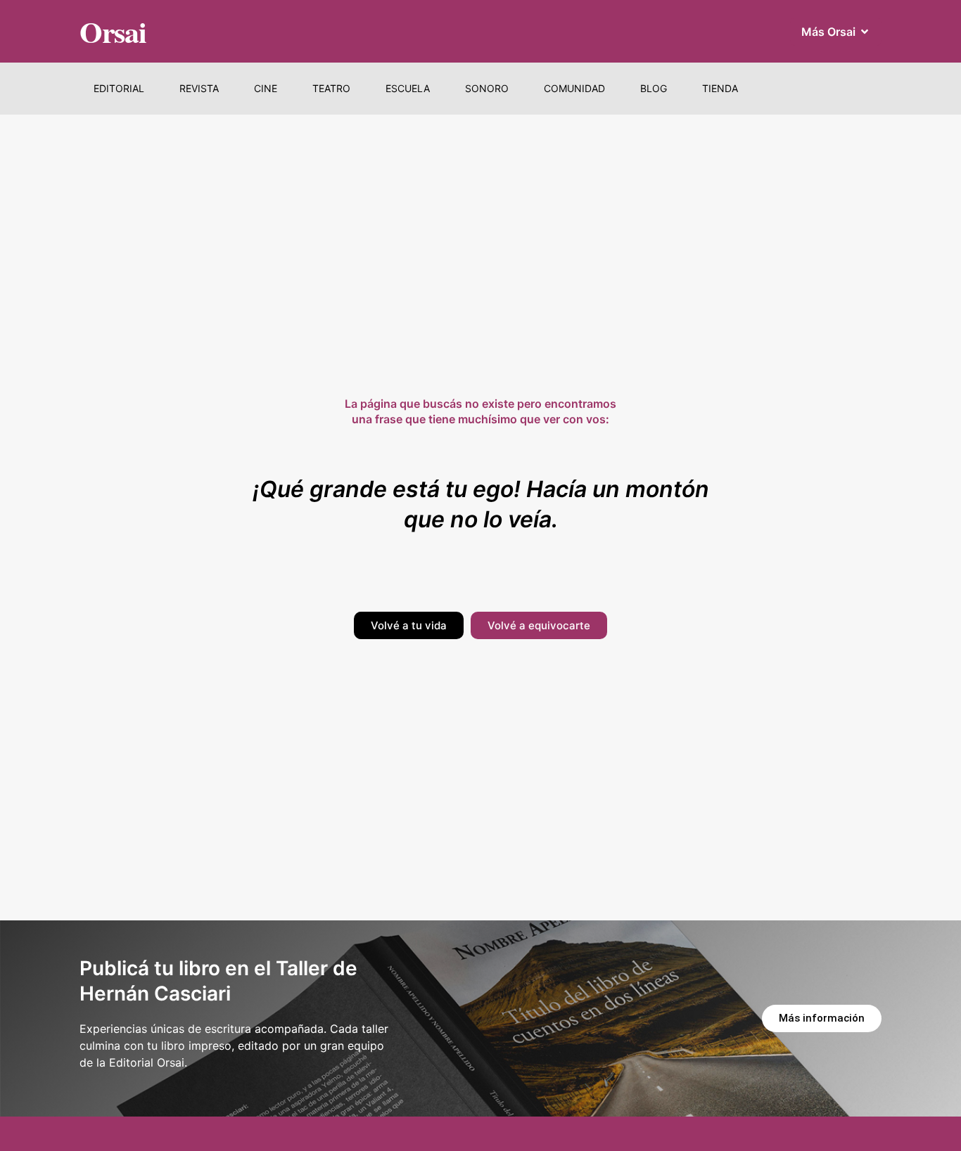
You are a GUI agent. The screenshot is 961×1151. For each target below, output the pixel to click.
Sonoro (487, 88)
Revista (199, 88)
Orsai (112, 31)
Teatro (331, 88)
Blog (653, 88)
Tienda (720, 88)
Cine (265, 88)
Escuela (408, 88)
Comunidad (574, 88)
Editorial (119, 88)
